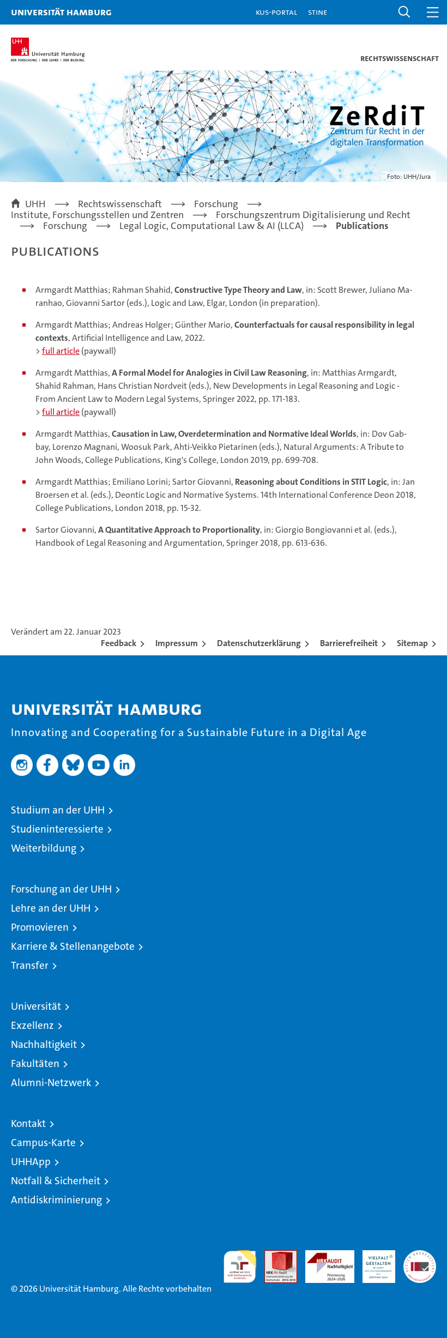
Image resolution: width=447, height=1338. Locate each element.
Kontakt (28, 1123)
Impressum (176, 643)
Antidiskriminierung (56, 1200)
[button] (404, 12)
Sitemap (412, 643)
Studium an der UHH (58, 810)
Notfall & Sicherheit (55, 1181)
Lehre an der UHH (50, 908)
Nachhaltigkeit (44, 1044)
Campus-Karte (43, 1142)
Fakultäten (35, 1063)
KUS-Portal (276, 11)
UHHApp (31, 1161)
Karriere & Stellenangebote (73, 946)
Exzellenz (32, 1025)
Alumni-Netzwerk (51, 1082)
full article (61, 351)
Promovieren (40, 927)
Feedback (118, 643)
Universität (36, 1006)
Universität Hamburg (61, 12)
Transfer (30, 965)
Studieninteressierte (57, 829)
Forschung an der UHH (61, 889)
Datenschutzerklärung (259, 643)
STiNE (317, 11)
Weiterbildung (43, 848)
